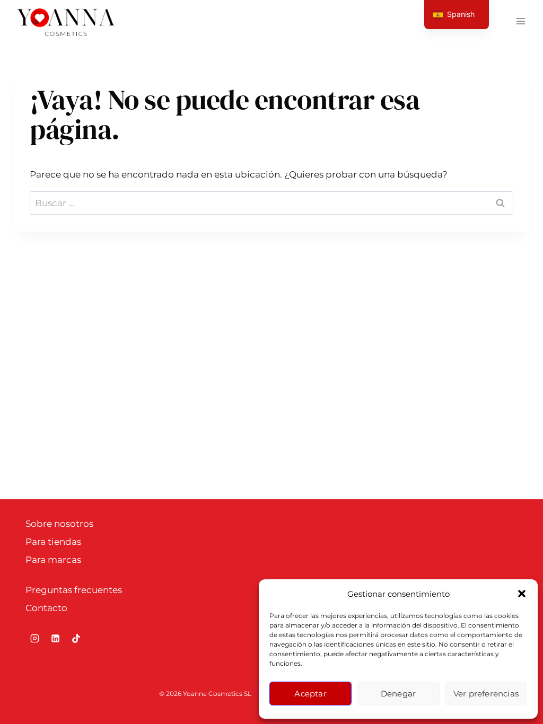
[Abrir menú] (520, 21)
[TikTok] (76, 639)
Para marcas (53, 559)
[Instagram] (34, 639)
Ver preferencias (486, 693)
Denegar (398, 693)
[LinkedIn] (55, 639)
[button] (521, 593)
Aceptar (310, 693)
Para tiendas (53, 541)
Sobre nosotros (59, 523)
